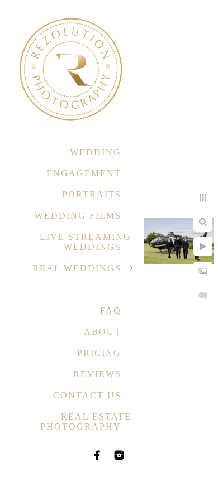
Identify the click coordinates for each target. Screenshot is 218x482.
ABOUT (102, 331)
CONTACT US (87, 395)
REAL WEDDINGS (76, 268)
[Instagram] (119, 455)
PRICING (99, 353)
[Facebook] (97, 455)
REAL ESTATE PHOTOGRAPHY (85, 421)
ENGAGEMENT (83, 173)
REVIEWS (97, 374)
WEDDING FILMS (78, 215)
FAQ (110, 310)
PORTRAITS (91, 194)
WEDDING (95, 152)
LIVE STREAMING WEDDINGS (85, 242)
